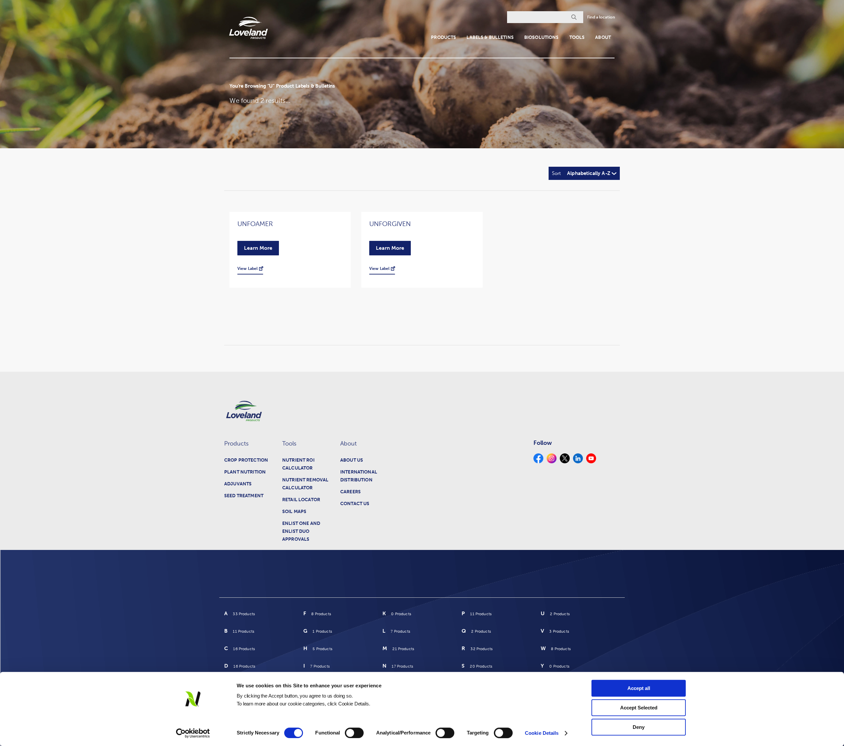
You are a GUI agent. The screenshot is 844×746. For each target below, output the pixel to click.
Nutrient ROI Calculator (298, 464)
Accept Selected (638, 707)
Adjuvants (238, 484)
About (603, 37)
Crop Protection (246, 460)
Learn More (258, 248)
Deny (639, 727)
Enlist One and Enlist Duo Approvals (301, 531)
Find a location (601, 17)
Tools (577, 37)
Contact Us (354, 503)
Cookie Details (541, 733)
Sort (556, 173)
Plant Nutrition (245, 472)
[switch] (354, 733)
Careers (350, 492)
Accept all (638, 688)
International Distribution (358, 476)
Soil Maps (294, 511)
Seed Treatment (243, 496)
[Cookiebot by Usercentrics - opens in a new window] (193, 733)
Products (443, 37)
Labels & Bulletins (490, 37)
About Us (351, 460)
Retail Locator (301, 499)
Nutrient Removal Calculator (305, 484)
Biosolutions (541, 37)
